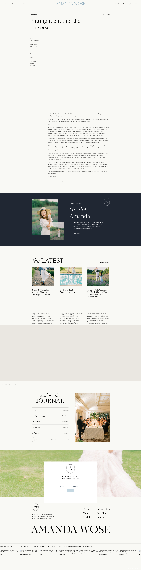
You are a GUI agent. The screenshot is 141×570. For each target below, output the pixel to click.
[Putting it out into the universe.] (92, 417)
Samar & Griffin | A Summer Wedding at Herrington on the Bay (41, 292)
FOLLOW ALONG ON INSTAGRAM (41, 546)
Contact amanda (52, 177)
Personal (32, 63)
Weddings (33, 14)
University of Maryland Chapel (95, 131)
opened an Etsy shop (100, 140)
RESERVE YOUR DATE (19, 546)
